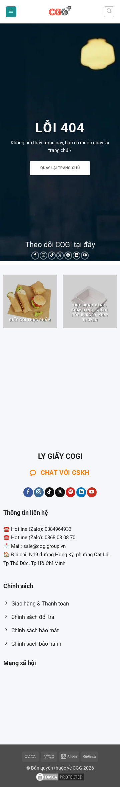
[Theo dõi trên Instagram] (43, 256)
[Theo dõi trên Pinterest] (68, 256)
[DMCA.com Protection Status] (60, 777)
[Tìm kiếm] (109, 11)
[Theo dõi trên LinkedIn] (76, 256)
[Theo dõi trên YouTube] (85, 256)
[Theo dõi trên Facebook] (35, 256)
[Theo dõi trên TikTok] (52, 256)
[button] (11, 11)
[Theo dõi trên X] (60, 256)
